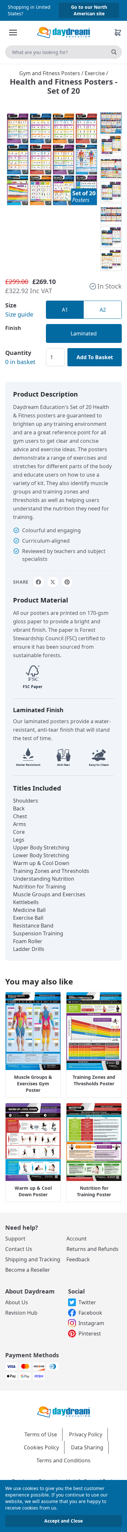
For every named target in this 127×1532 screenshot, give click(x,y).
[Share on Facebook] (38, 582)
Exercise (95, 73)
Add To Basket (95, 357)
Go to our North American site (89, 10)
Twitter (87, 1302)
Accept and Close (63, 1521)
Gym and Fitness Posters (50, 73)
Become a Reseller (27, 1269)
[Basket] (118, 32)
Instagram (91, 1323)
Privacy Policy (85, 1434)
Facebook (90, 1312)
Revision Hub (21, 1312)
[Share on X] (53, 582)
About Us (16, 1302)
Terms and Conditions (63, 1460)
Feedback (78, 1259)
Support (15, 1238)
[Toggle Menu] (13, 32)
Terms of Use (40, 1434)
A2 (103, 309)
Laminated (84, 333)
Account (76, 1238)
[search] (114, 52)
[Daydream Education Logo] (63, 1411)
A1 (65, 309)
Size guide (19, 314)
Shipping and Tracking (32, 1259)
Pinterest (89, 1333)
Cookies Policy (41, 1447)
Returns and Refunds (92, 1249)
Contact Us (18, 1249)
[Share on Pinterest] (67, 582)
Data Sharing (87, 1447)
